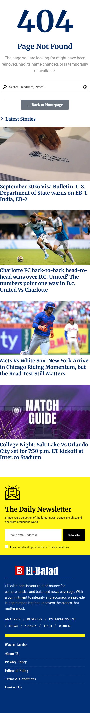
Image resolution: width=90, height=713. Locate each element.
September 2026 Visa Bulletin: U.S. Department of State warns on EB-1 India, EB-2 (43, 193)
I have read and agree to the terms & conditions (39, 547)
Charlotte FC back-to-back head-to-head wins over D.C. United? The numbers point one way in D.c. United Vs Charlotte (44, 280)
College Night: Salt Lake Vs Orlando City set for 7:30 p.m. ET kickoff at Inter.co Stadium (44, 451)
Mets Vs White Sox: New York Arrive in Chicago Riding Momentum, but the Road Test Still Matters (44, 367)
